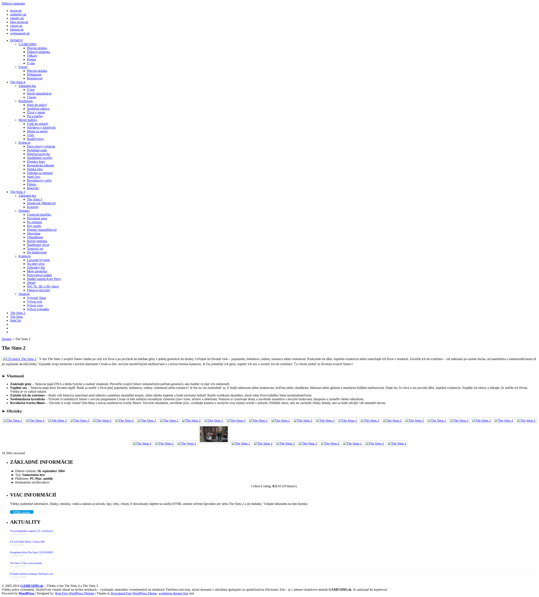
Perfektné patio (37, 150)
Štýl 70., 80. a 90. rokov (43, 286)
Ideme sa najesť (37, 131)
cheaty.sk (16, 26)
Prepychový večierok (41, 146)
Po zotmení (34, 222)
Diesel (31, 282)
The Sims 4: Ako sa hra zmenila (26, 563)
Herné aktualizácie (39, 93)
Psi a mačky (35, 116)
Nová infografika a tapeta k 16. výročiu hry (31, 531)
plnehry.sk (17, 18)
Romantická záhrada (40, 165)
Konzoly (33, 207)
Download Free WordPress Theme (134, 593)
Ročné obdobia (37, 241)
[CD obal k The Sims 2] (20, 359)
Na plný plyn (35, 263)
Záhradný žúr (36, 267)
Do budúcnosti (37, 252)
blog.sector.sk (19, 22)
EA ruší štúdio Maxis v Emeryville (27, 541)
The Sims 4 (17, 82)
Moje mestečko (37, 271)
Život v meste (36, 112)
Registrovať (35, 78)
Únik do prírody (37, 123)
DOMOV (16, 40)
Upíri (30, 135)
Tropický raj (35, 248)
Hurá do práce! (37, 105)
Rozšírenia (26, 101)
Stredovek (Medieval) (41, 203)
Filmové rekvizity (38, 290)
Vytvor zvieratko (38, 309)
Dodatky (24, 211)
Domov (7, 339)
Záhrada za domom (40, 173)
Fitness (31, 184)
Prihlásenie (34, 74)
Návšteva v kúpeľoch (41, 127)
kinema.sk (17, 29)
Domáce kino (36, 161)
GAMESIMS (27, 44)
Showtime (33, 233)
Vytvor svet (34, 301)
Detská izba (35, 169)
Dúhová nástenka (38, 52)
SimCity (15, 320)
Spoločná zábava (38, 108)
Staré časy (33, 176)
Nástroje (24, 294)
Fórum (23, 67)
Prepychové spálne (39, 275)
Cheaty (31, 97)
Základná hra (27, 86)
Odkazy (32, 55)
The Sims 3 (17, 192)
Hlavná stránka (37, 48)
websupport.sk (19, 33)
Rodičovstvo (35, 139)
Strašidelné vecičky (40, 158)
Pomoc (31, 59)
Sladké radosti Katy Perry (44, 279)
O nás (31, 63)
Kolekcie (25, 142)
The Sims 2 (17, 313)
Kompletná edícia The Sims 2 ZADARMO (31, 552)
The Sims (16, 316)
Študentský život (38, 245)
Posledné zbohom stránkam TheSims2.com (31, 573)
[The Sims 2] (13, 420)
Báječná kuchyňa (38, 154)
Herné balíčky (28, 120)
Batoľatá (33, 188)
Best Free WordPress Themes (74, 593)
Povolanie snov (37, 218)
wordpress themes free (173, 593)
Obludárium (35, 237)
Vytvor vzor (35, 305)
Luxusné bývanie (38, 260)
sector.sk (15, 10)
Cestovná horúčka (39, 214)
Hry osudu (34, 226)
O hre (31, 89)
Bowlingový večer (39, 180)
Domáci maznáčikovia (42, 229)
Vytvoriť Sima (36, 298)
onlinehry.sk (18, 14)
